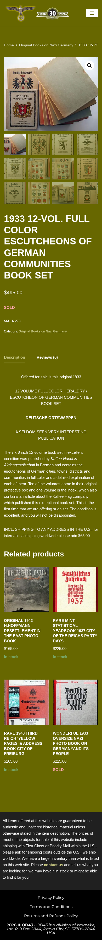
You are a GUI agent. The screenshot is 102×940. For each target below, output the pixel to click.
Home (9, 45)
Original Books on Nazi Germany (46, 45)
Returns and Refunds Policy (51, 915)
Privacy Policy (51, 897)
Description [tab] (14, 357)
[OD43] (38, 13)
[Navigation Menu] (92, 13)
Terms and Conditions (51, 906)
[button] (89, 65)
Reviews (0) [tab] (47, 357)
